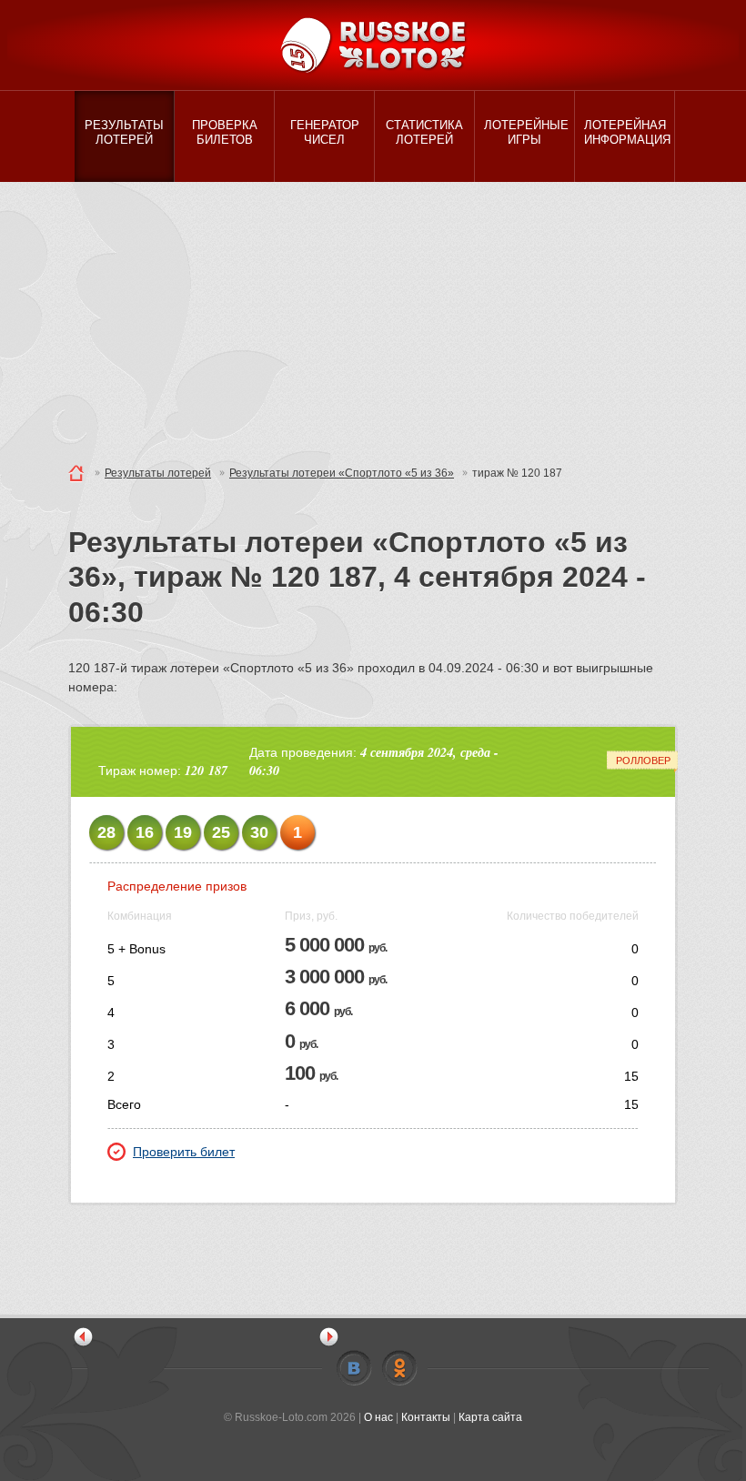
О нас (378, 1417)
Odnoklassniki (399, 1368)
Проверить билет (184, 1151)
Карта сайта (490, 1417)
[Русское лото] (373, 45)
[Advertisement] (373, 318)
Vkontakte (354, 1368)
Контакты (425, 1417)
